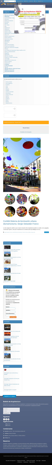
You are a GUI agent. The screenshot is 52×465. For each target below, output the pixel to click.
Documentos (19, 1)
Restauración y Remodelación (11, 33)
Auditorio (7, 98)
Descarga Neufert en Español (10, 389)
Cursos (30, 1)
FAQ (9, 437)
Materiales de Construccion (10, 60)
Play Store (8, 425)
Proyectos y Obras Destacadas (11, 57)
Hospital (7, 90)
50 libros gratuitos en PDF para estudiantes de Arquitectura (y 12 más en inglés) (12, 266)
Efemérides (7, 54)
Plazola (7, 101)
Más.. (35, 1)
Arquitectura (7, 27)
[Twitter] (6, 419)
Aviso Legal (38, 460)
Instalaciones (7, 63)
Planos (7, 100)
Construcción (7, 30)
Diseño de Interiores (9, 20)
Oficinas (7, 97)
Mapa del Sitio (32, 462)
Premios (6, 48)
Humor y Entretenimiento (10, 51)
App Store (8, 424)
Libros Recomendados (9, 44)
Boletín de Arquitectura (9, 287)
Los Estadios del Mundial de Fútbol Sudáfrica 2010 (15, 50)
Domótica (7, 19)
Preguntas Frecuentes (21, 460)
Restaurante (8, 93)
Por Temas (7, 25)
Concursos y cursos (9, 39)
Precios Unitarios (8, 61)
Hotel (7, 87)
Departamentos (9, 103)
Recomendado (7, 243)
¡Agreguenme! (7, 413)
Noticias (25, 1)
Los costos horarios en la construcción (12, 331)
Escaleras (8, 84)
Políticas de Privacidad (31, 460)
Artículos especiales (9, 55)
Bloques (7, 89)
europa (32, 232)
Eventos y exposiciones (9, 36)
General (6, 23)
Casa (7, 86)
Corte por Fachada (9, 91)
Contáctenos (19, 462)
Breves (6, 43)
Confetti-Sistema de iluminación (17, 232)
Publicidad (44, 460)
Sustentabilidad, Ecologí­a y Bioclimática (13, 17)
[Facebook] (4, 419)
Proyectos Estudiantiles (9, 46)
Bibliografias (7, 40)
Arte (5, 26)
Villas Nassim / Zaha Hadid (9, 281)
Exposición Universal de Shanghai (11, 47)
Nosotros (40, 1)
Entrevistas (7, 41)
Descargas (6, 366)
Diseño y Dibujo (8, 32)
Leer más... (46, 232)
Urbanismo (7, 29)
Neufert (7, 96)
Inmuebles (7, 22)
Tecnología (7, 58)
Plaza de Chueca (25, 232)
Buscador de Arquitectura (11, 460)
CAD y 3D (7, 34)
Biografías (7, 53)
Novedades (7, 321)
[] (44, 5)
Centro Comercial (9, 94)
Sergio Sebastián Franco (8, 232)
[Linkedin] (8, 419)
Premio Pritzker (9, 82)
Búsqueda (6, 76)
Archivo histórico (8, 37)
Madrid (29, 232)
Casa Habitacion (9, 83)
